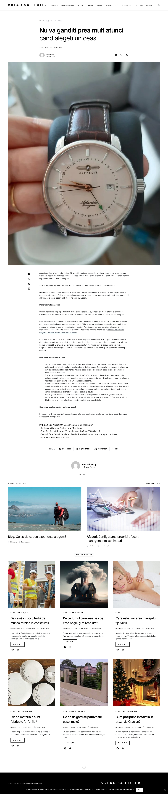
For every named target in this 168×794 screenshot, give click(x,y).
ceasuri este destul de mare (54, 434)
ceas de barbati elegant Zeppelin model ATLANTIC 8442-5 (70, 431)
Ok (139, 790)
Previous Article (18, 483)
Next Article (152, 483)
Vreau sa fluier (27, 5)
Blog (60, 20)
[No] (164, 789)
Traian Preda (50, 54)
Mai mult (17, 644)
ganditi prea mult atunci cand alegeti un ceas (93, 434)
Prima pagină (45, 20)
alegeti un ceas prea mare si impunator (73, 425)
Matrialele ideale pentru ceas (54, 437)
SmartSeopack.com (34, 783)
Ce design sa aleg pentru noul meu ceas (61, 428)
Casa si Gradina (77, 613)
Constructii (23, 613)
